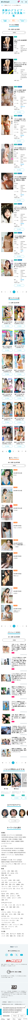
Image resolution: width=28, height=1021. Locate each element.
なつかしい (15, 895)
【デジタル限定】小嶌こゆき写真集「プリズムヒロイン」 (20, 120)
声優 (21, 914)
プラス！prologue (17, 859)
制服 (14, 871)
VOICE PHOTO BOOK (16, 861)
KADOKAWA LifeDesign (7, 837)
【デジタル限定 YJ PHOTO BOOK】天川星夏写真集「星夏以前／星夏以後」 (20, 179)
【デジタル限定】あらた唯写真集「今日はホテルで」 (20, 149)
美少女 (5, 893)
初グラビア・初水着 (17, 933)
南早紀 (15, 212)
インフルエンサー (8, 922)
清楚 (4, 900)
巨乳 (17, 880)
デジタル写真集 (5, 21)
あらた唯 (16, 153)
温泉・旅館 (14, 907)
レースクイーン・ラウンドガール (12, 918)
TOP (2, 5)
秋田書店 (3, 835)
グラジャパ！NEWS (22, 21)
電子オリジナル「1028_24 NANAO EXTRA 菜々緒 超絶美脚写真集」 (20, 64)
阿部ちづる (23, 106)
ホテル (5, 907)
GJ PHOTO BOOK (6, 850)
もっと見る (14, 820)
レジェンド (18, 924)
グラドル (6, 912)
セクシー (17, 897)
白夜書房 (17, 841)
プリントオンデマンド (7, 864)
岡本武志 (22, 194)
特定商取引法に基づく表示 (7, 1004)
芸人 (4, 926)
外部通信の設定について (20, 1004)
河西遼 (22, 250)
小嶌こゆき (16, 124)
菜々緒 (15, 43)
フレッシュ (6, 886)
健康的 (20, 884)
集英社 (24, 837)
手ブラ (5, 933)
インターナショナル (8, 888)
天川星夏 (16, 183)
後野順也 (22, 223)
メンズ (5, 936)
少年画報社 (15, 839)
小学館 (9, 839)
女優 (4, 914)
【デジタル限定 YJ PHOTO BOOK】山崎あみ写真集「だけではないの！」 (20, 265)
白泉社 (12, 841)
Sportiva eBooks (19, 854)
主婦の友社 (4, 839)
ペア (4, 905)
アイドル (16, 912)
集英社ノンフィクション (7, 854)
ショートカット (15, 882)
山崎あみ (16, 268)
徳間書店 (3, 841)
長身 (12, 884)
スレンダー (6, 880)
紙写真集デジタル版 (6, 859)
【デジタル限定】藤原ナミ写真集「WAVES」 (20, 237)
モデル (13, 914)
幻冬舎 (20, 837)
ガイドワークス (11, 835)
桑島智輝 (22, 279)
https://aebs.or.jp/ (4, 997)
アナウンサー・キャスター (10, 920)
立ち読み (19, 112)
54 (18, 451)
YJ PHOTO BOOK (18, 848)
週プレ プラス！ (14, 21)
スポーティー (17, 886)
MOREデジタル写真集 (18, 850)
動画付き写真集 (5, 861)
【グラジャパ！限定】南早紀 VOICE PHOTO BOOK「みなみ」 (20, 209)
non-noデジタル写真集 (7, 852)
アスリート (13, 926)
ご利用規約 (4, 1002)
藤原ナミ (16, 239)
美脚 (4, 884)
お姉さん (14, 893)
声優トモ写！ (17, 864)
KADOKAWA (19, 835)
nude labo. (4, 866)
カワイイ (6, 897)
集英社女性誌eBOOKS (20, 852)
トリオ (12, 905)
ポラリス (23, 864)
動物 (13, 936)
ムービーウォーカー (6, 843)
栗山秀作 (22, 135)
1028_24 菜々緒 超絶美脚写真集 (20, 41)
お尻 (4, 882)
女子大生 (5, 916)
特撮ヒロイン (6, 924)
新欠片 (8, 841)
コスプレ (6, 871)
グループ (20, 905)
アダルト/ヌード (5, 928)
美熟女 (5, 895)
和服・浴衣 (6, 875)
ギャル (20, 888)
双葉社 (22, 841)
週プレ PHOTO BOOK (7, 848)
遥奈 (15, 95)
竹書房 (20, 839)
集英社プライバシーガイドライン (15, 1002)
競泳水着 (5, 873)
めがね (15, 873)
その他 (20, 936)
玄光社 (16, 837)
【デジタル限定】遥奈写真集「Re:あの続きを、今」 (20, 92)
